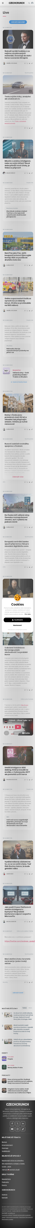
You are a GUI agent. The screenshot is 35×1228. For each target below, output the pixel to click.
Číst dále (28, 614)
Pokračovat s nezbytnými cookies (17, 629)
